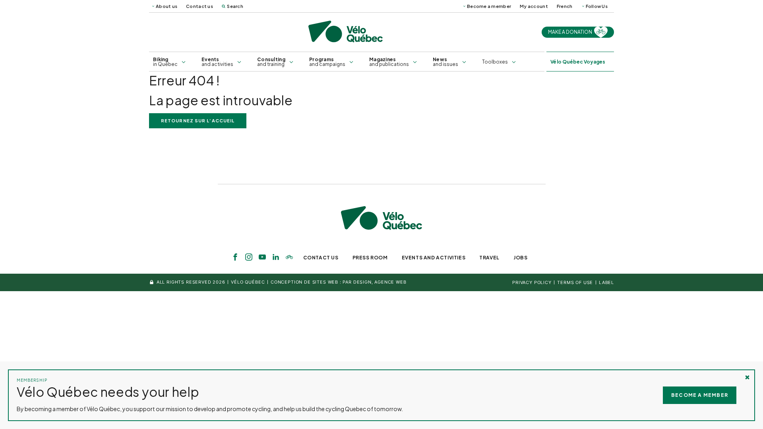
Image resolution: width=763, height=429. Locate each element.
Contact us (199, 6)
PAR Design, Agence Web (374, 282)
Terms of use (575, 282)
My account (534, 6)
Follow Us (597, 6)
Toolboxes (495, 62)
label (606, 282)
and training (271, 61)
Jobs (520, 258)
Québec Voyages (577, 62)
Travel (489, 258)
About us (166, 6)
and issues (445, 61)
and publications (389, 61)
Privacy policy (532, 282)
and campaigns (327, 61)
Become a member (489, 6)
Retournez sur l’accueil (197, 120)
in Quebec (165, 61)
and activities (217, 61)
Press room (370, 258)
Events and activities (434, 258)
